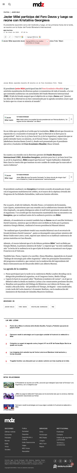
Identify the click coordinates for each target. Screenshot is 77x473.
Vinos (7, 446)
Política (6, 12)
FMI (53, 307)
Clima (41, 432)
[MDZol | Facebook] (55, 461)
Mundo (7, 441)
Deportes (25, 434)
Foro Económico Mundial (52, 89)
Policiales (8, 438)
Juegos (42, 441)
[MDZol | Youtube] (65, 461)
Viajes (24, 445)
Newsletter (25, 451)
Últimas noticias (10, 432)
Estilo (6, 444)
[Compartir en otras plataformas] (10, 37)
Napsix (41, 446)
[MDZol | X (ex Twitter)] (70, 461)
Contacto (60, 435)
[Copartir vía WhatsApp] (5, 37)
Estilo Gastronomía (28, 442)
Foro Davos (23, 307)
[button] (4, 4)
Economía (8, 435)
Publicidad (60, 432)
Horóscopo (43, 435)
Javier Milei (9, 307)
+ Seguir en (17, 37)
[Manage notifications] (72, 464)
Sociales (7, 449)
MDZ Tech (43, 444)
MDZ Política (8, 30)
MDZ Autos (26, 448)
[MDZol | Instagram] (60, 461)
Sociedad (25, 431)
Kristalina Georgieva (39, 307)
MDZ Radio (43, 438)
